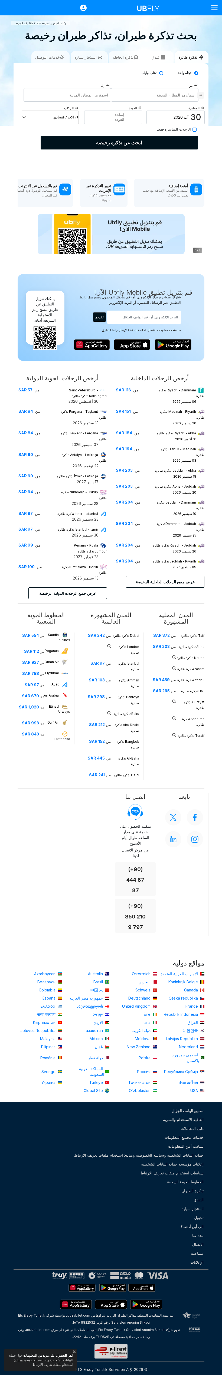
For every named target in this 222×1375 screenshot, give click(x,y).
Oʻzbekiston (140, 1090)
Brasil (98, 982)
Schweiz (143, 990)
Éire (148, 1014)
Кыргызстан (45, 1022)
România (48, 1058)
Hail (192, 691)
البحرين (145, 982)
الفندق (199, 1199)
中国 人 (97, 990)
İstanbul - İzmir (77, 529)
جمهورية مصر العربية (86, 998)
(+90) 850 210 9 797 (135, 916)
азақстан (95, 1030)
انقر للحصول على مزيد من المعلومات (47, 1355)
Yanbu (190, 680)
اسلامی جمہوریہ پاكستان (185, 1058)
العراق (193, 1022)
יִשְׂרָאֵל (98, 1014)
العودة (133, 108)
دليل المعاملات (192, 1128)
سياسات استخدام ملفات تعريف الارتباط (172, 1173)
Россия (144, 1071)
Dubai (126, 636)
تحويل (199, 1217)
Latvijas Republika (182, 1038)
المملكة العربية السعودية (91, 1071)
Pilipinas (49, 1046)
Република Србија (181, 1071)
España (50, 998)
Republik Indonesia (181, 1014)
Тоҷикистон (140, 1082)
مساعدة (197, 1253)
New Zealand (139, 1046)
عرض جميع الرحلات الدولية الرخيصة (67, 593)
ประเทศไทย (188, 1082)
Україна (49, 1082)
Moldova (143, 1038)
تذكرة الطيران (192, 1190)
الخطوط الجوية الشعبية (185, 1182)
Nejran (190, 658)
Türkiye (96, 1082)
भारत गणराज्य (47, 1014)
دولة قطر (96, 1058)
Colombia (48, 990)
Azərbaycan (45, 973)
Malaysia (48, 1038)
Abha (191, 647)
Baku (126, 714)
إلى (102, 86)
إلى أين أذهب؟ (192, 1226)
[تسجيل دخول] (80, 8)
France (192, 1006)
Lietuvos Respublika (38, 1030)
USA (194, 1090)
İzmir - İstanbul (77, 514)
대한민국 (191, 1030)
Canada (191, 990)
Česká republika (184, 998)
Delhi (126, 775)
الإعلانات (197, 1262)
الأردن (98, 1022)
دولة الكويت (142, 1030)
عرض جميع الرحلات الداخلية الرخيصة (165, 582)
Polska (145, 1058)
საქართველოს (90, 1006)
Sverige (49, 1071)
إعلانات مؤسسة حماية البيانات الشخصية (172, 1164)
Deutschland (140, 998)
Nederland (189, 1046)
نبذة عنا (198, 1235)
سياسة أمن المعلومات (186, 1146)
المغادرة (194, 108)
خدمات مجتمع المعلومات (184, 1137)
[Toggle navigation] (212, 7)
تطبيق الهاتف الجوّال (188, 1110)
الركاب (69, 108)
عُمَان (99, 1046)
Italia (147, 1022)
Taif (192, 636)
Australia (96, 973)
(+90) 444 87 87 (135, 880)
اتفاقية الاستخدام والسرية (183, 1119)
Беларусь (47, 982)
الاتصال (198, 1244)
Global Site (94, 1090)
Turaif (191, 736)
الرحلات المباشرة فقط (174, 129)
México (97, 1038)
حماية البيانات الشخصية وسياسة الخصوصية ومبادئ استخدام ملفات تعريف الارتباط (139, 1155)
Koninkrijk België (183, 982)
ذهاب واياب (149, 73)
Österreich (142, 973)
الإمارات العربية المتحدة (180, 973)
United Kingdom (137, 1006)
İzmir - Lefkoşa (77, 476)
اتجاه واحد (185, 73)
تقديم (99, 317)
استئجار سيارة (192, 1208)
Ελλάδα (49, 1006)
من (190, 86)
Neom (190, 669)
